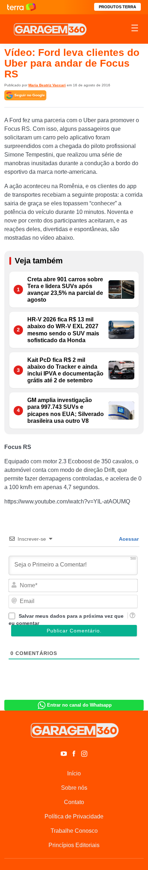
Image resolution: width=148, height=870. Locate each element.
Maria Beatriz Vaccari (47, 85)
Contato (74, 802)
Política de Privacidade (74, 816)
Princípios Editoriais (74, 845)
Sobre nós (74, 788)
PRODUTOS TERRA (117, 7)
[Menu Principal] (134, 29)
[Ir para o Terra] (21, 7)
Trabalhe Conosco (74, 831)
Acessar (128, 539)
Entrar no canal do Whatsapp (79, 705)
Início (74, 773)
